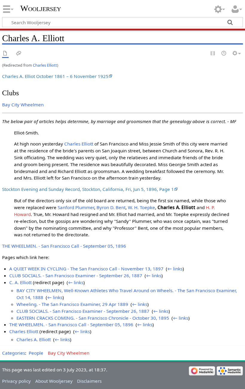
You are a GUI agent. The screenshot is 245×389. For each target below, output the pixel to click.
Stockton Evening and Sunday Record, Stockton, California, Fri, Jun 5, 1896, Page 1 (88, 189)
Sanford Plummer (76, 207)
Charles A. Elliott (33, 339)
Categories (13, 353)
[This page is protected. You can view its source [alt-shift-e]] (213, 53)
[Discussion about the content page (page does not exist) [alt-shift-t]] (19, 53)
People (36, 353)
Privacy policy (16, 381)
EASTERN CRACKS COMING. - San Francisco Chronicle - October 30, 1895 (92, 318)
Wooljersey (40, 8)
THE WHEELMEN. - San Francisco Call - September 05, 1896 (64, 246)
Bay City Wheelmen (23, 105)
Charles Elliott (45, 65)
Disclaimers (89, 381)
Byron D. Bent (111, 207)
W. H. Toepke (141, 207)
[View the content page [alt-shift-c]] (5, 53)
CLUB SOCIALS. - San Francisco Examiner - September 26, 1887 (75, 275)
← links (175, 269)
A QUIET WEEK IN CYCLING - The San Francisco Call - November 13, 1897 (86, 269)
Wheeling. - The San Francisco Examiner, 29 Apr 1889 (72, 304)
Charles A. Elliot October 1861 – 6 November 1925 (55, 76)
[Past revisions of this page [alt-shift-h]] (224, 53)
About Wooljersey (54, 381)
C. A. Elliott (20, 282)
